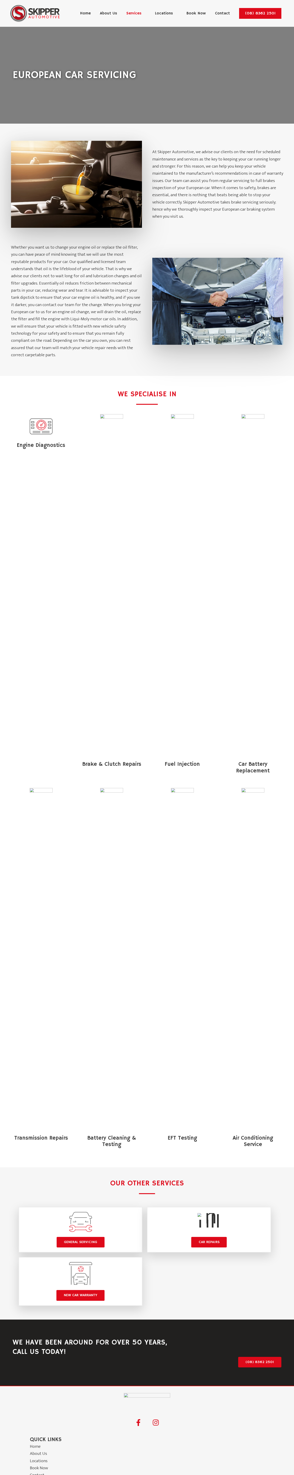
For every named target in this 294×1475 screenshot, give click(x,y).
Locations (39, 1460)
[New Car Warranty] (80, 1275)
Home (35, 1446)
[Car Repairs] (209, 1223)
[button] (260, 13)
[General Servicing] (80, 1223)
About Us (38, 1453)
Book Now (39, 1468)
